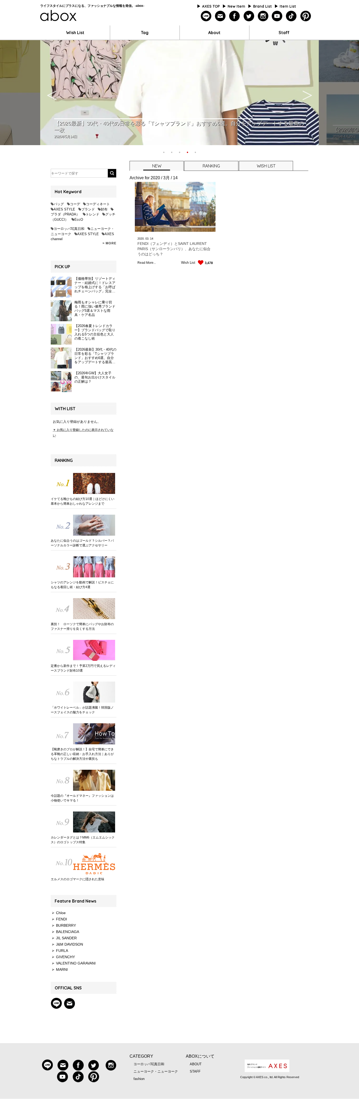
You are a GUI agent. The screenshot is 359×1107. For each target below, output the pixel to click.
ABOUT (196, 1064)
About (214, 32)
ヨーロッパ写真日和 (69, 229)
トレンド (92, 214)
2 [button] (171, 151)
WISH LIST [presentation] (266, 165)
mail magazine (69, 1003)
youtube (277, 16)
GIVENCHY (65, 957)
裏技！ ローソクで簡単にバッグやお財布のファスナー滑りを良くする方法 (82, 626)
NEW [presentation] (156, 165)
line (206, 16)
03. (147, 238)
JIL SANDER (66, 938)
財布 (104, 209)
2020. (141, 238)
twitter (248, 16)
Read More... (146, 263)
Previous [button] (52, 93)
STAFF (195, 1071)
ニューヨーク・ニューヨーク (156, 1071)
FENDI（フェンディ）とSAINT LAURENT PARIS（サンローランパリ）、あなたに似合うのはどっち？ (174, 248)
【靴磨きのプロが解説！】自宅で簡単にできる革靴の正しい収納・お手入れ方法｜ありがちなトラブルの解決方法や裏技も (82, 754)
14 (151, 238)
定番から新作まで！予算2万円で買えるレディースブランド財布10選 (83, 668)
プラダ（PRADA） (65, 214)
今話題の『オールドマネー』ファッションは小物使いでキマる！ (82, 798)
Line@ (56, 1003)
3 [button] (179, 151)
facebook (234, 16)
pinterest (305, 16)
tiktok (291, 16)
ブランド (88, 209)
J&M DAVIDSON (69, 944)
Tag (144, 32)
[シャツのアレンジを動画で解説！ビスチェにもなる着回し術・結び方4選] (83, 566)
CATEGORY (141, 1056)
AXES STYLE (64, 209)
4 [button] (187, 151)
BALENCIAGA (67, 932)
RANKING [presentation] (211, 165)
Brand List (262, 6)
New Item (236, 6)
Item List (288, 6)
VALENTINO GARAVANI (76, 963)
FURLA (62, 950)
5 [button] (195, 151)
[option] (179, 92)
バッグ (59, 204)
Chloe (61, 913)
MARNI (62, 969)
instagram (263, 16)
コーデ (75, 204)
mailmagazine (220, 16)
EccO (78, 220)
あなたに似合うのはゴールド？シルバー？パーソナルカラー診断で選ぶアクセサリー (82, 543)
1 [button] (163, 151)
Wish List (75, 32)
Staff (284, 32)
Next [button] (307, 93)
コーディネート (98, 204)
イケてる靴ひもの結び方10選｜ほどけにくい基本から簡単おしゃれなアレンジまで (82, 501)
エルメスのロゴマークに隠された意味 (77, 879)
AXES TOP (211, 6)
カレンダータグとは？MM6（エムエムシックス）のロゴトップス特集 (83, 840)
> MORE (109, 243)
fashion (139, 1079)
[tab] (156, 166)
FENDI (61, 919)
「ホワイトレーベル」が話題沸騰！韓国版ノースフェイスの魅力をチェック (82, 710)
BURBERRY (66, 925)
